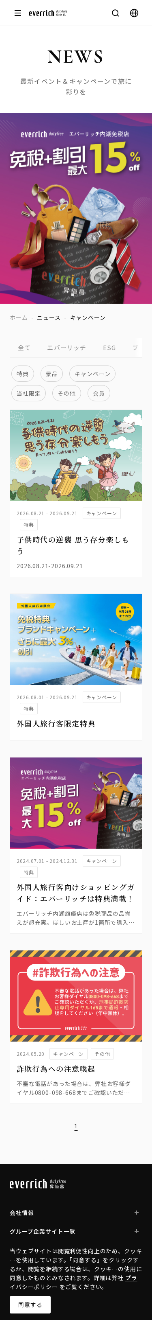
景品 (52, 374)
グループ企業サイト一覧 (42, 1231)
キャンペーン (92, 374)
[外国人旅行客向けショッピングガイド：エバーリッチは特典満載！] (76, 803)
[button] (72, 294)
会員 (99, 393)
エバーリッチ (66, 347)
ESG (109, 347)
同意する (30, 1304)
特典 (23, 374)
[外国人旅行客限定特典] (76, 639)
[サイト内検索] (115, 13)
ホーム (19, 317)
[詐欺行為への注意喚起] (76, 996)
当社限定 (29, 393)
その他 (67, 393)
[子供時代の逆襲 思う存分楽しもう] (76, 455)
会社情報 (22, 1212)
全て (24, 347)
